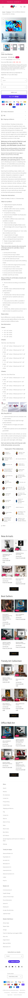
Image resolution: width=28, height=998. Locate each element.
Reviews (5, 791)
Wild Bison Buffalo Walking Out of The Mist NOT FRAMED (7, 679)
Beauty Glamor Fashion (7, 578)
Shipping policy (22, 992)
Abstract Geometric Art (8, 873)
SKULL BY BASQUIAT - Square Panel (20, 615)
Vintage (5, 929)
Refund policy (22, 990)
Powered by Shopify (15, 990)
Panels (2, 77)
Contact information (18, 994)
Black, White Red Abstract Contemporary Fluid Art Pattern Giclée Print (20, 764)
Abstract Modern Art (8, 853)
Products (8, 12)
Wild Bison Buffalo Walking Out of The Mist (20, 643)
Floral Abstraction (7, 900)
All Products (6, 835)
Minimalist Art (6, 863)
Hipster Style (6, 926)
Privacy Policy (6, 801)
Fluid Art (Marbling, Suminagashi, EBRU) (12, 933)
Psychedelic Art (6, 857)
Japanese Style (6, 913)
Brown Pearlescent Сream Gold (20, 579)
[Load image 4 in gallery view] (14, 47)
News (4, 825)
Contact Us (5, 798)
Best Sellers (6, 832)
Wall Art (5, 818)
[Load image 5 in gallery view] (21, 47)
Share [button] (4, 525)
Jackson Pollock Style (8, 896)
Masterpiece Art (7, 946)
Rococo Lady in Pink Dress (20, 680)
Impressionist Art (7, 870)
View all (14, 589)
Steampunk (6, 906)
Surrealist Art (6, 860)
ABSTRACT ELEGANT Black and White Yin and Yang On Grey (7, 643)
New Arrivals (6, 828)
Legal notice (10, 994)
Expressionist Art (7, 867)
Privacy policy (7, 992)
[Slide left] (1, 47)
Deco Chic (5, 936)
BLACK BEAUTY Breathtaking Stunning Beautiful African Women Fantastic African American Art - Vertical (7, 617)
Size (2, 84)
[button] (3, 6)
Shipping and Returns (8, 808)
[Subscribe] (21, 956)
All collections (6, 795)
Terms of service (14, 992)
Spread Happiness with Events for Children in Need (14, 839)
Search (4, 788)
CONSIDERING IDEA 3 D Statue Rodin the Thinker (7, 555)
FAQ (4, 812)
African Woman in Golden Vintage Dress (7, 704)
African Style (6, 923)
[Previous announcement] (2, 2)
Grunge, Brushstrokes (8, 910)
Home (3, 12)
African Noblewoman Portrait (20, 704)
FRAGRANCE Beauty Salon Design (20, 554)
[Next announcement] (25, 2)
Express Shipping (9, 59)
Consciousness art (7, 890)
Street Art (5, 903)
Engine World (6, 940)
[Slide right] (26, 47)
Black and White (7, 943)
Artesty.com (8, 990)
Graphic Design (6, 893)
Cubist (4, 877)
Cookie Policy (6, 805)
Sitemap (5, 844)
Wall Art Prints (6, 822)
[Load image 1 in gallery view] (7, 47)
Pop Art (5, 880)
